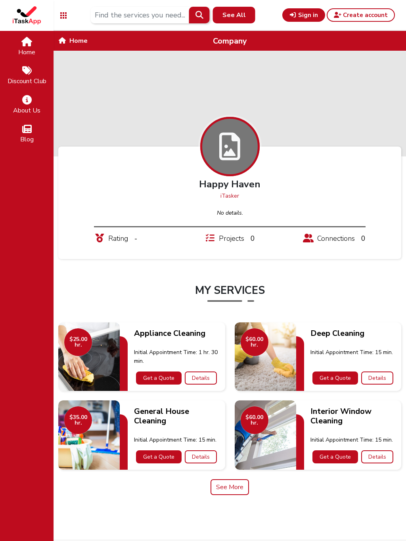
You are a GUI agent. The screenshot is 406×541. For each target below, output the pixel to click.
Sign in (307, 15)
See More (229, 487)
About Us (26, 110)
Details (201, 378)
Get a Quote (158, 378)
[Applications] (63, 14)
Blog (27, 139)
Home (26, 52)
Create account (364, 15)
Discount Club (27, 81)
